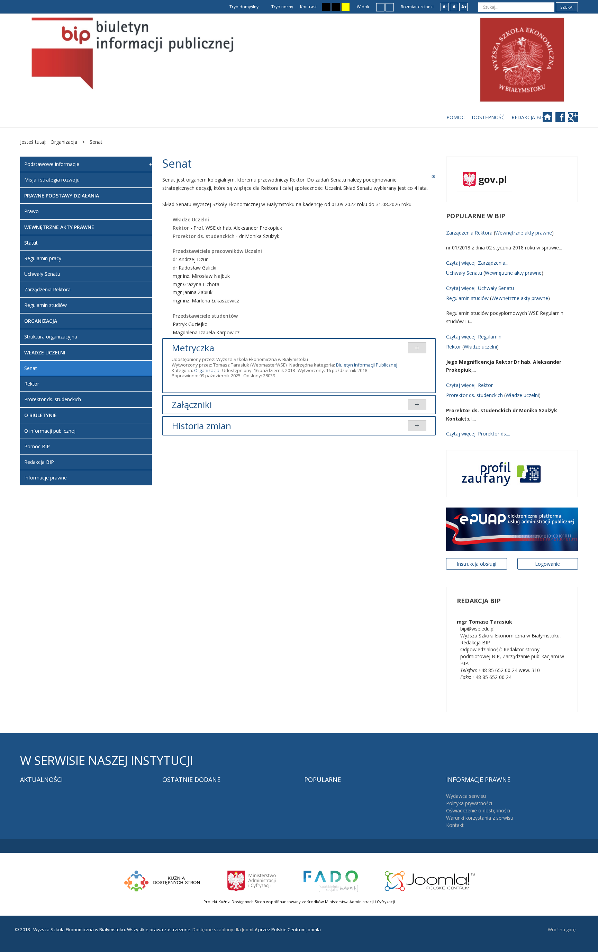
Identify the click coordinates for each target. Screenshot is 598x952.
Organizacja (206, 370)
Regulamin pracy (42, 258)
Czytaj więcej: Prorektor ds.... (478, 433)
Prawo (31, 211)
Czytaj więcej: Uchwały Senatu (480, 288)
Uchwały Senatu (42, 274)
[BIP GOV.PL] (484, 179)
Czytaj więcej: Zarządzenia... (477, 262)
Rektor (31, 383)
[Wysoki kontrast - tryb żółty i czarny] (345, 7)
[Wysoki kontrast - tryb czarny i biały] (326, 7)
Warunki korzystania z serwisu (479, 817)
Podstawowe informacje (51, 164)
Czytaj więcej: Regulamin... (475, 336)
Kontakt (455, 825)
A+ (464, 7)
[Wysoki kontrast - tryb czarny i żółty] (336, 7)
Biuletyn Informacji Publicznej (366, 365)
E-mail (434, 176)
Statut (31, 242)
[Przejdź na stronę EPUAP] (512, 529)
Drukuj (426, 176)
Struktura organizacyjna (50, 336)
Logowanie (547, 564)
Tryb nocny (281, 7)
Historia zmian (201, 426)
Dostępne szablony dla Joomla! (224, 929)
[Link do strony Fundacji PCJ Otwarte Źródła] (430, 880)
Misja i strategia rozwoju (52, 179)
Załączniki (192, 404)
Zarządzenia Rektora (47, 289)
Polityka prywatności (469, 803)
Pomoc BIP (37, 446)
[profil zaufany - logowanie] (499, 473)
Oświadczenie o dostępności (478, 810)
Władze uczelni (480, 346)
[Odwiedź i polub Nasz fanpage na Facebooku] (563, 119)
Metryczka (193, 348)
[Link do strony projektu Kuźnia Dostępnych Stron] (162, 880)
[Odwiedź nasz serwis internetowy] (550, 119)
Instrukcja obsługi (476, 564)
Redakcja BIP (39, 462)
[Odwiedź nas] (574, 119)
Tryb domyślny (243, 7)
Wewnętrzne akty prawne (523, 232)
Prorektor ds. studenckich (52, 399)
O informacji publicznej (49, 430)
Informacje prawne (45, 477)
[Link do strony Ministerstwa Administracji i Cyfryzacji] (252, 880)
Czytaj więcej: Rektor (469, 385)
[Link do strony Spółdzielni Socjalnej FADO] (330, 880)
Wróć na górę (562, 929)
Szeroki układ (390, 7)
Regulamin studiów (45, 305)
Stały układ (380, 7)
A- (445, 7)
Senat (30, 368)
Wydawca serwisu (466, 796)
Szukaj (566, 7)
